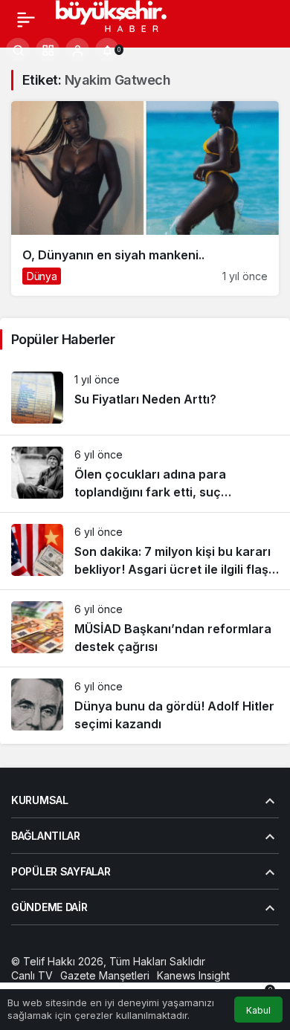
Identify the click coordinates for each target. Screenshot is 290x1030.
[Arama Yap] (18, 50)
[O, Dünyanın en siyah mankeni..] (145, 198)
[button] (47, 50)
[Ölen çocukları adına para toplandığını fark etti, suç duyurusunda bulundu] (145, 473)
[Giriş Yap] (77, 50)
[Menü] (26, 19)
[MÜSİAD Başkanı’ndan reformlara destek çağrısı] (145, 628)
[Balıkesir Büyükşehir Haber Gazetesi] (125, 17)
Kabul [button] (258, 1010)
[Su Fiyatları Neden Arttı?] (145, 397)
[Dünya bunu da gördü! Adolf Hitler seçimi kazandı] (145, 705)
